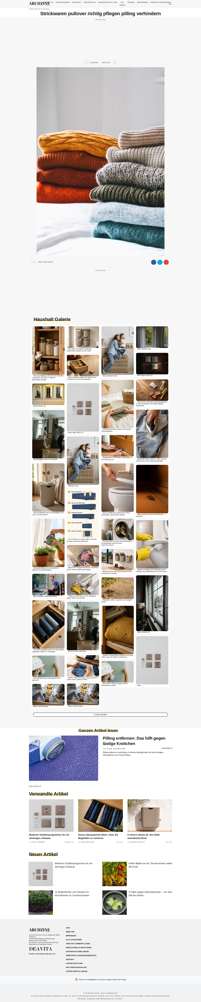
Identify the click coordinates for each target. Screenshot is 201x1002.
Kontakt (70, 959)
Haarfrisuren (63, 2)
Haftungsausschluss (76, 967)
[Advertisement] (100, 37)
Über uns (70, 932)
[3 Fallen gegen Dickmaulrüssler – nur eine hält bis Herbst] (114, 902)
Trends (131, 2)
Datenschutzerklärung (77, 951)
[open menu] (170, 3)
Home (31, 9)
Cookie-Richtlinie (74, 963)
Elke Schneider (116, 749)
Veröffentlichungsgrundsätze (81, 955)
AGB (68, 928)
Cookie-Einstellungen (76, 971)
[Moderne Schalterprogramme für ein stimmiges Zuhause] (51, 815)
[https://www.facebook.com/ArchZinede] (147, 939)
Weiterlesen (45, 262)
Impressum (71, 936)
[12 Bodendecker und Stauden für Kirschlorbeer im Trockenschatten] (40, 902)
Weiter (107, 62)
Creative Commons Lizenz (78, 944)
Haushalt (77, 2)
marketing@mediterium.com (45, 954)
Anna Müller (87, 842)
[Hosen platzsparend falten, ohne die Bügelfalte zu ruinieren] (100, 815)
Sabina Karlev (137, 842)
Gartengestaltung (107, 2)
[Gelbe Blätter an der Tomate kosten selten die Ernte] (114, 874)
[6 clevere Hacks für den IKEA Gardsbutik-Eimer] (149, 815)
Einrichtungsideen (160, 2)
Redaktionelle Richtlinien (78, 948)
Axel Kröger (38, 842)
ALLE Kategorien (74, 940)
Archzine (40, 4)
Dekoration (90, 2)
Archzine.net (41, 930)
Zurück (94, 62)
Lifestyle (48, 2)
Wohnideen (142, 2)
